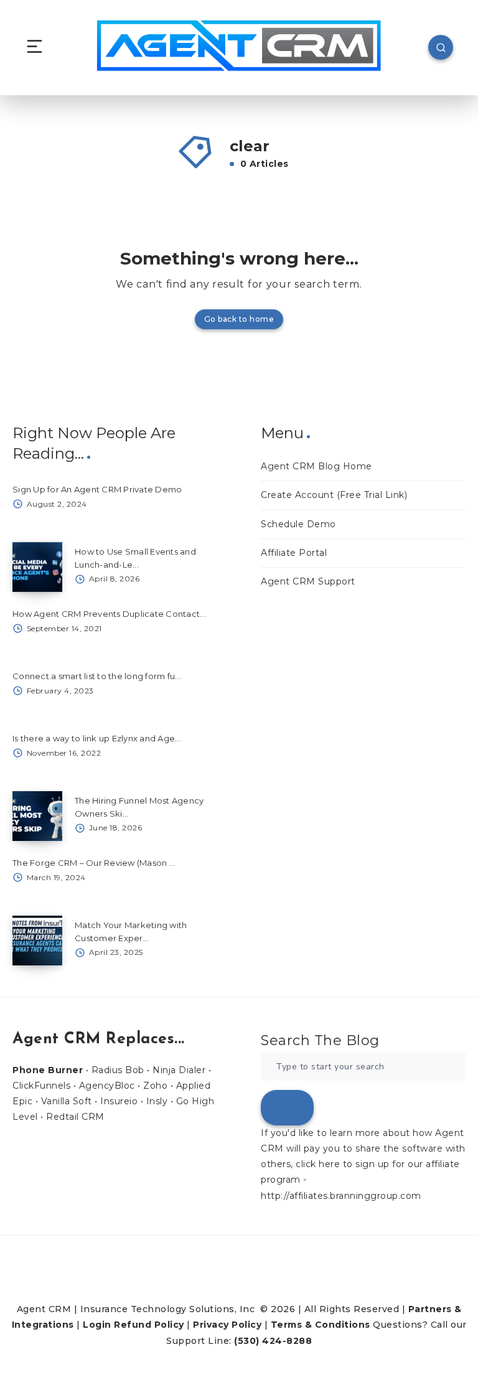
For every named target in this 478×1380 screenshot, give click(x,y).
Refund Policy (149, 1324)
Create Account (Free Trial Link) (334, 494)
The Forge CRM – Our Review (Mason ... (93, 863)
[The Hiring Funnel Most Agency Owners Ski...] (37, 816)
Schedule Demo (298, 524)
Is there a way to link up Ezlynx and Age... (96, 738)
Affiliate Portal (294, 552)
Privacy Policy (227, 1324)
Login (97, 1324)
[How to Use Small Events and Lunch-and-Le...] (37, 567)
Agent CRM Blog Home (316, 466)
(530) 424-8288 (273, 1340)
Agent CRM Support (308, 581)
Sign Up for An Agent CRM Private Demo (97, 489)
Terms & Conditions (320, 1324)
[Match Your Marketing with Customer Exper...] (37, 940)
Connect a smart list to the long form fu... (96, 676)
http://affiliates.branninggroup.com (341, 1195)
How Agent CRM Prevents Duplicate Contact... (109, 614)
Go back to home (239, 319)
